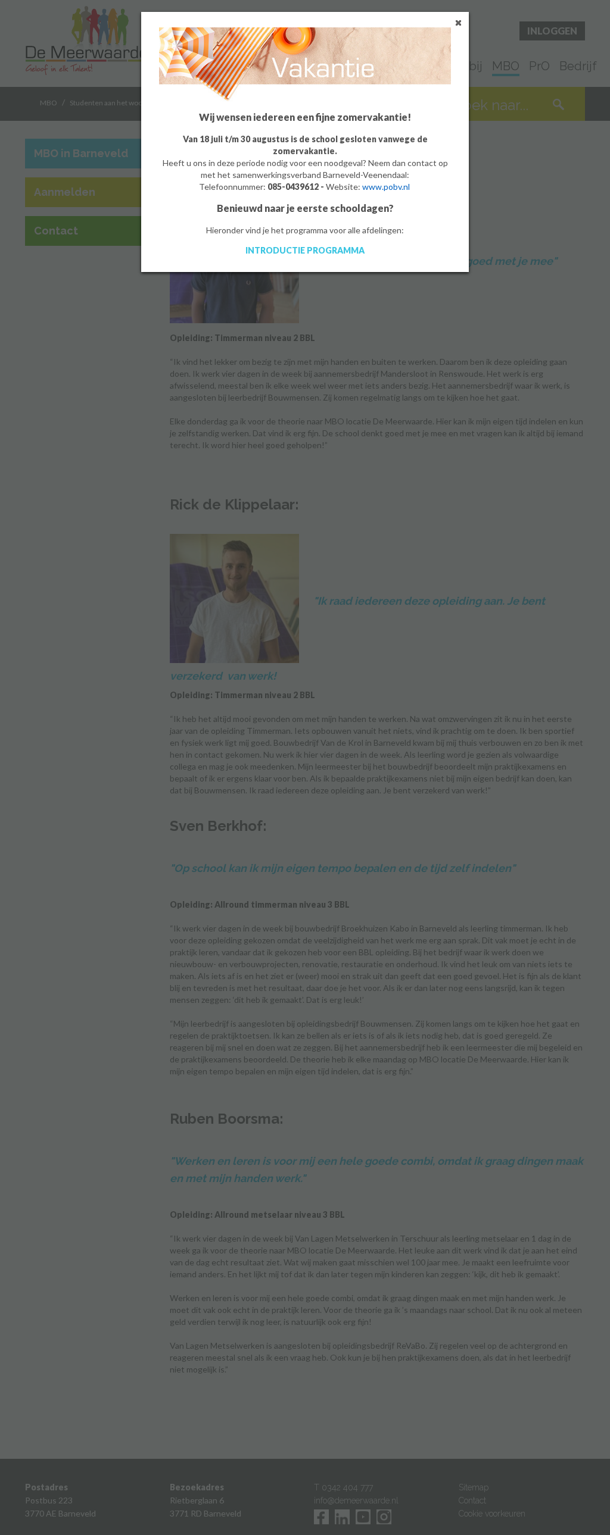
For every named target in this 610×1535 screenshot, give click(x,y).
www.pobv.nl (386, 187)
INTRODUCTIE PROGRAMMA (305, 250)
